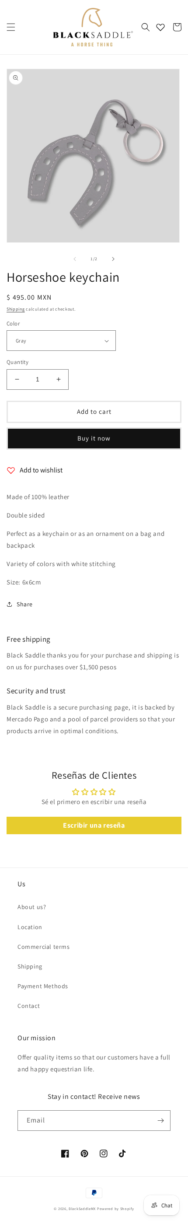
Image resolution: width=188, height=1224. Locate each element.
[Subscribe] (160, 1120)
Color (13, 323)
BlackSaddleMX (82, 1208)
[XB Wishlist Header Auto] (160, 27)
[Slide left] (74, 259)
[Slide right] (113, 259)
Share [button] (25, 604)
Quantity (17, 362)
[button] (11, 27)
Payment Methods (42, 986)
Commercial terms (43, 947)
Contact (28, 1006)
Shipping (16, 309)
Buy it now (94, 438)
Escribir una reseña (94, 825)
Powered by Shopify (115, 1208)
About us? (31, 907)
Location (29, 927)
